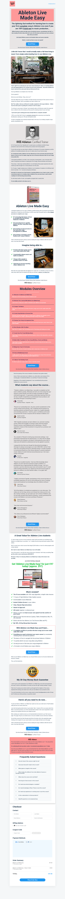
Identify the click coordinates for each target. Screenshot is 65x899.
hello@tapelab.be (51, 3)
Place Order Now (32, 880)
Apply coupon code (36, 833)
